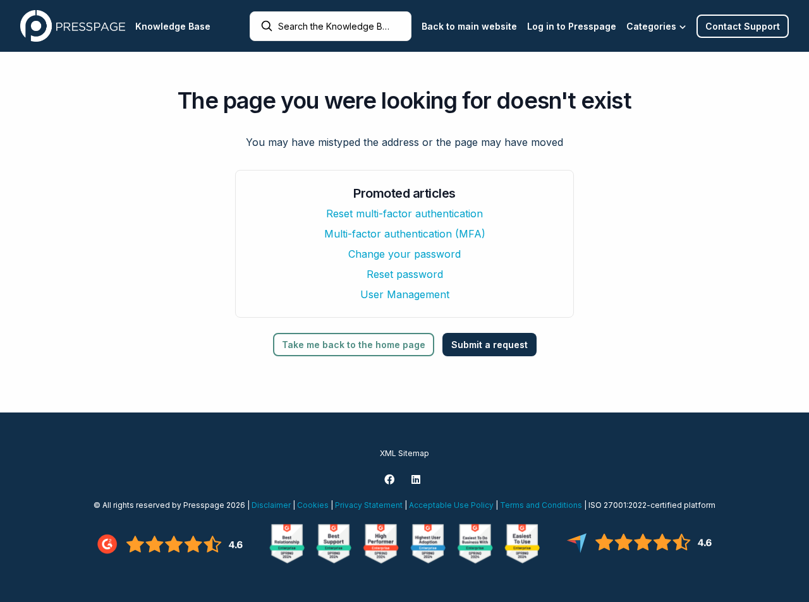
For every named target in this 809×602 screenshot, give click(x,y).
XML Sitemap (404, 453)
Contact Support (742, 26)
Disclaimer (271, 505)
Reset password (405, 274)
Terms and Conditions (541, 505)
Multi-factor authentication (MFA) (404, 233)
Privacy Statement (369, 505)
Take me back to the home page (353, 344)
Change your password (404, 254)
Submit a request (489, 344)
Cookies (313, 505)
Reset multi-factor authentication (404, 213)
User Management (404, 294)
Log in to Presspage (571, 26)
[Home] (72, 26)
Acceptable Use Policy (451, 505)
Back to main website (469, 26)
